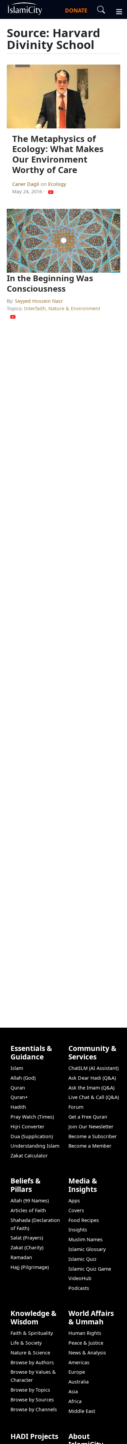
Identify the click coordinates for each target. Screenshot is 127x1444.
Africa (75, 1401)
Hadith (18, 1107)
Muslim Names (85, 1239)
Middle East (81, 1411)
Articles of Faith (28, 1210)
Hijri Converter (27, 1126)
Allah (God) (23, 1078)
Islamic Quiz (82, 1259)
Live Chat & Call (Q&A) (93, 1097)
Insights (77, 1229)
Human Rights (84, 1333)
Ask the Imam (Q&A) (91, 1087)
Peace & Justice (85, 1343)
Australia (78, 1381)
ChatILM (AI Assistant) (93, 1068)
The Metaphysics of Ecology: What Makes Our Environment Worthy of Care (58, 154)
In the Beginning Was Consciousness (50, 283)
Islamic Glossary (87, 1249)
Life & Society (26, 1343)
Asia (73, 1391)
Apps (74, 1200)
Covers (76, 1210)
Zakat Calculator (29, 1155)
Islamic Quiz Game (89, 1269)
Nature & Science (30, 1352)
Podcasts (78, 1288)
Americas (78, 1362)
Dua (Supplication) (31, 1136)
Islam (16, 1068)
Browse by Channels (33, 1409)
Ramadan (21, 1257)
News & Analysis (87, 1352)
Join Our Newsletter (90, 1126)
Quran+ (19, 1097)
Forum (75, 1107)
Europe (76, 1372)
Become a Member (89, 1146)
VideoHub (79, 1278)
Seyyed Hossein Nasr (39, 301)
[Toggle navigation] (116, 11)
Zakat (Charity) (26, 1247)
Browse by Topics (30, 1390)
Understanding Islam (34, 1146)
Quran (17, 1087)
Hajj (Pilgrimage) (29, 1267)
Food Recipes (83, 1220)
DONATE (76, 10)
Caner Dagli (26, 184)
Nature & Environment (74, 308)
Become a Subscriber (92, 1136)
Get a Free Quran (87, 1116)
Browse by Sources (32, 1399)
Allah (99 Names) (29, 1200)
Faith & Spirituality (31, 1333)
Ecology (57, 184)
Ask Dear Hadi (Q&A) (92, 1078)
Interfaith (35, 308)
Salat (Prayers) (26, 1237)
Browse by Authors (32, 1362)
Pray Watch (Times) (32, 1116)
